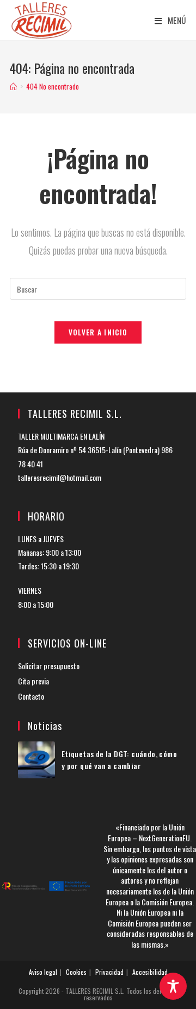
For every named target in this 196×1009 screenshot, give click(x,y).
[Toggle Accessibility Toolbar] (173, 986)
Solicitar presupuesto (48, 665)
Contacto (31, 696)
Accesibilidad (150, 971)
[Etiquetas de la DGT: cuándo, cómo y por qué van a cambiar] (36, 759)
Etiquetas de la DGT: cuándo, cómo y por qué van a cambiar (119, 759)
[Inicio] (13, 86)
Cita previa (33, 681)
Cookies (76, 971)
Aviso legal (43, 971)
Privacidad (109, 971)
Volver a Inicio (98, 332)
